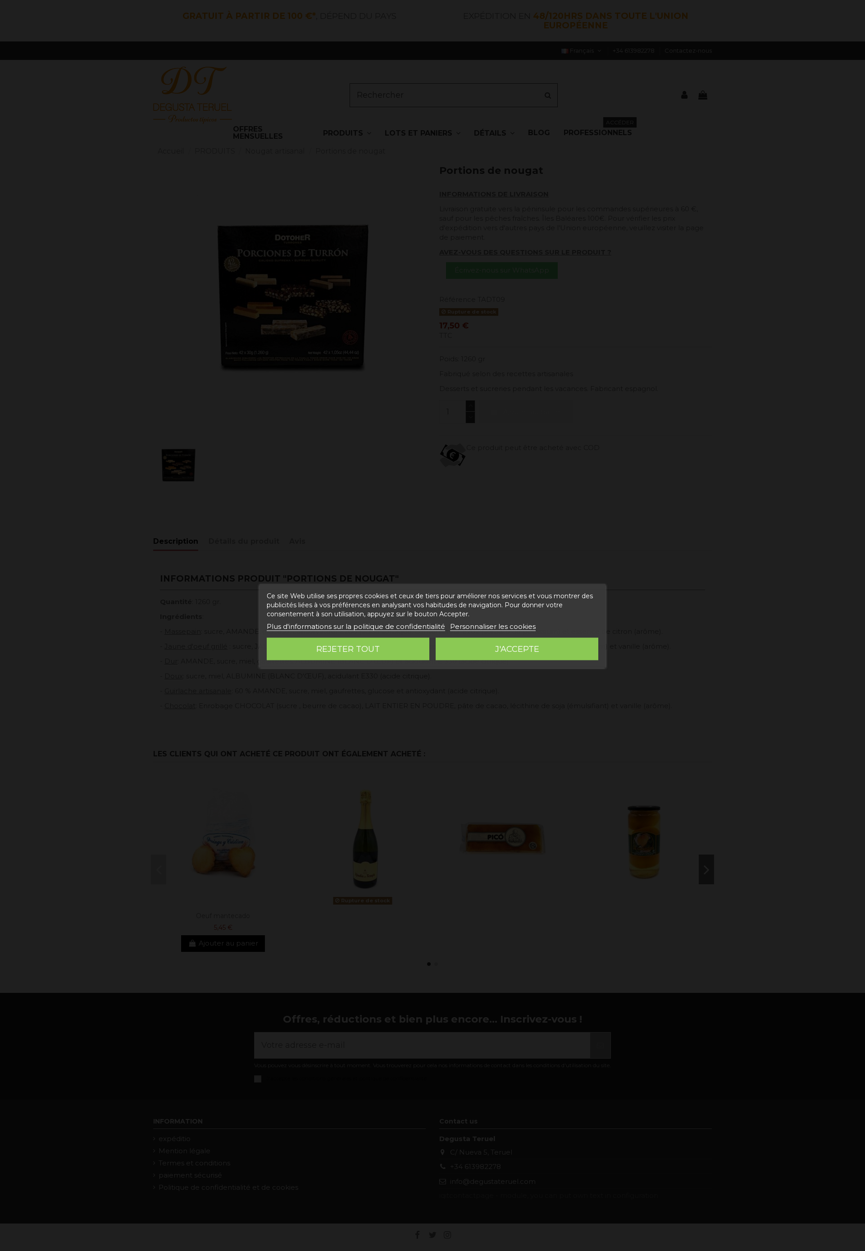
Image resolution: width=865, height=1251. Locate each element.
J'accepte (517, 649)
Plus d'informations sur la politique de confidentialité (356, 626)
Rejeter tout (348, 649)
